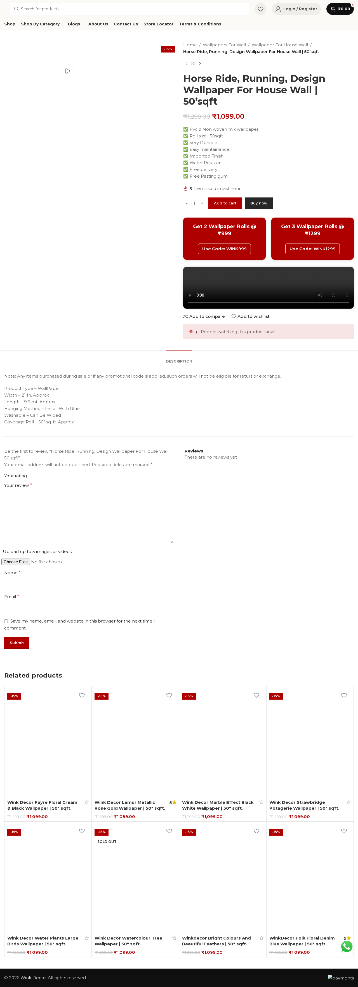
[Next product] (200, 64)
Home (190, 44)
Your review (18, 485)
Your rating (15, 476)
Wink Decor (33, 977)
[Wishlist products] (260, 9)
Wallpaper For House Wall (280, 44)
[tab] (179, 357)
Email (11, 596)
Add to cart (225, 203)
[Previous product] (186, 64)
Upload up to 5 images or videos (37, 551)
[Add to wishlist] (82, 695)
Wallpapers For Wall (224, 44)
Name (12, 572)
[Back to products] (193, 64)
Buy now (258, 203)
